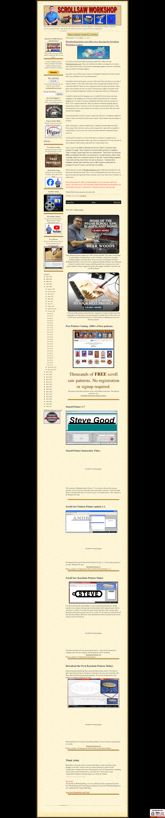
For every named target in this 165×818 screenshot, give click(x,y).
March (50, 294)
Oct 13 (49, 330)
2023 (47, 399)
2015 (47, 379)
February (50, 291)
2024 (47, 401)
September (51, 309)
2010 (47, 284)
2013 (47, 374)
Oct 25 (49, 351)
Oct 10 (49, 325)
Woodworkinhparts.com (91, 170)
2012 (47, 372)
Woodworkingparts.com (73, 64)
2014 (47, 377)
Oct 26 (49, 353)
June (49, 301)
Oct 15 (49, 334)
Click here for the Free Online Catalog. (93, 395)
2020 (47, 392)
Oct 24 (49, 348)
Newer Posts (70, 202)
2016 (47, 382)
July (49, 304)
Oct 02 (49, 313)
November (51, 367)
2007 (47, 277)
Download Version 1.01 (93, 655)
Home (94, 202)
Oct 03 (49, 316)
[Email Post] (87, 196)
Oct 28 (49, 358)
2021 (47, 394)
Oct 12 (49, 327)
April (49, 296)
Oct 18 (49, 339)
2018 (47, 387)
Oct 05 (49, 321)
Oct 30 (49, 362)
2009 (47, 281)
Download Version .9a (93, 746)
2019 (47, 389)
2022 (47, 397)
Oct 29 (49, 360)
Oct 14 (49, 332)
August (50, 306)
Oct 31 (49, 365)
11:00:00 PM (83, 196)
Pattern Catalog (73, 34)
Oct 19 (49, 341)
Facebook (84, 34)
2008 (47, 279)
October (50, 311)
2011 (47, 287)
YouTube (94, 34)
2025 (47, 404)
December (51, 369)
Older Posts (117, 202)
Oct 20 (49, 344)
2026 (47, 406)
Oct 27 (49, 355)
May (49, 299)
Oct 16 (49, 337)
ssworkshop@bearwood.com (53, 88)
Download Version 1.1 (93, 567)
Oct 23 (49, 346)
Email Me (53, 81)
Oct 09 (49, 323)
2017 (47, 384)
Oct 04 (49, 318)
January (50, 289)
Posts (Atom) (79, 210)
